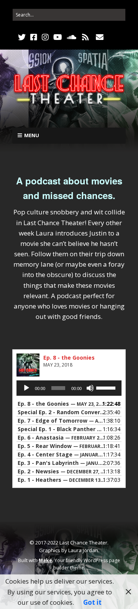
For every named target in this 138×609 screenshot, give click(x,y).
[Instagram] (45, 37)
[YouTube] (58, 37)
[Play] (26, 388)
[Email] (100, 37)
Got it (92, 602)
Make (45, 560)
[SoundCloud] (71, 37)
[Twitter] (22, 37)
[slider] (107, 387)
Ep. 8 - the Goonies (69, 357)
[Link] (114, 37)
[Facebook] (34, 37)
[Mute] (90, 388)
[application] (69, 388)
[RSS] (85, 37)
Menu (31, 135)
